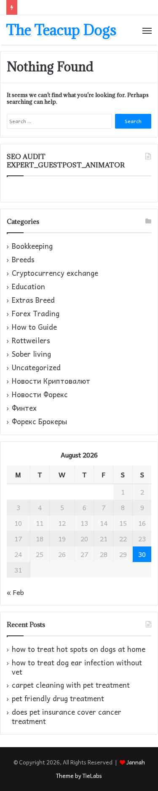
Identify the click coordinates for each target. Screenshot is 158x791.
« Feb (15, 592)
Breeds (23, 259)
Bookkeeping (32, 246)
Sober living (31, 354)
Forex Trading (35, 313)
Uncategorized (36, 367)
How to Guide (34, 327)
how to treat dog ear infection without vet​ (77, 667)
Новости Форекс (40, 394)
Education (28, 286)
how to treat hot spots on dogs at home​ (78, 649)
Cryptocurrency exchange (55, 273)
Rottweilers (31, 340)
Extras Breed (33, 300)
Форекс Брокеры (39, 421)
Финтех (24, 408)
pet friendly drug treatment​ (58, 698)
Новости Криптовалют (51, 381)
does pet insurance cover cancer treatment (66, 716)
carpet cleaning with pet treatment (71, 685)
